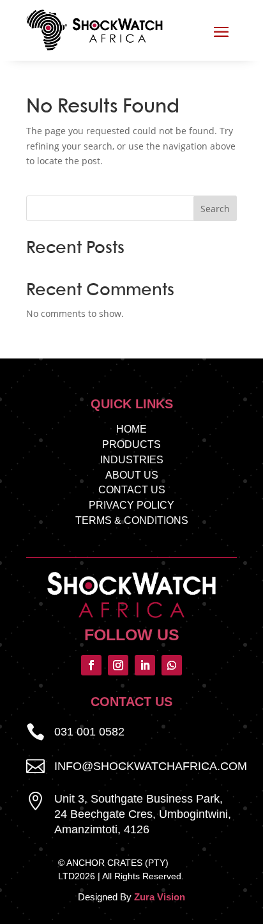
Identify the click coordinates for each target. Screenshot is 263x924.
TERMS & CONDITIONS (131, 520)
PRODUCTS (131, 444)
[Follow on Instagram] (118, 665)
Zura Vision (159, 896)
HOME (131, 429)
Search (215, 209)
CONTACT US (131, 489)
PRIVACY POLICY (131, 505)
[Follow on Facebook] (91, 665)
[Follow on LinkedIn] (145, 665)
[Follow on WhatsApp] (172, 665)
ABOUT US (131, 475)
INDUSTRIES (131, 459)
